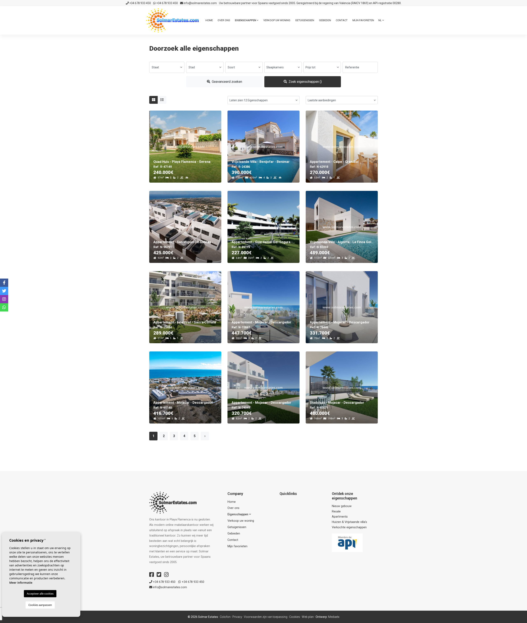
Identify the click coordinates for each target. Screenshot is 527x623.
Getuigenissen (304, 20)
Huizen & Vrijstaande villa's (349, 522)
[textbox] (166, 67)
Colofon (225, 616)
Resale (336, 511)
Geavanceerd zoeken (226, 82)
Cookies (294, 616)
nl (380, 20)
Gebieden (325, 20)
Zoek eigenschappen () (305, 82)
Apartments (340, 516)
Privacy (237, 616)
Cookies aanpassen (40, 605)
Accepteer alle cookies (40, 593)
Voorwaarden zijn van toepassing (265, 616)
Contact (341, 20)
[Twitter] (159, 575)
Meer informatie (20, 582)
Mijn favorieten (363, 20)
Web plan (308, 616)
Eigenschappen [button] (246, 20)
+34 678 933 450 (140, 3)
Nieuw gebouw (342, 506)
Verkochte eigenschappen (349, 527)
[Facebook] (151, 575)
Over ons (224, 20)
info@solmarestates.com (200, 3)
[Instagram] (166, 575)
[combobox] (166, 67)
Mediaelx (333, 616)
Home (209, 20)
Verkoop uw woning (276, 20)
